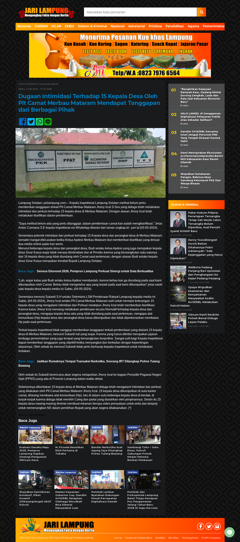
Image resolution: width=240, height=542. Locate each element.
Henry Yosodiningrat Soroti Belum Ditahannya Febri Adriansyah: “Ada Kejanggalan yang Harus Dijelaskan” (196, 249)
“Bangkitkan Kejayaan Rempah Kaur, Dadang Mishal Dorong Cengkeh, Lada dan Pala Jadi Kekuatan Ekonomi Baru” (201, 95)
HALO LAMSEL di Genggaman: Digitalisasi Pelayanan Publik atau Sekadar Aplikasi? (201, 116)
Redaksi (160, 537)
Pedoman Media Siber (138, 537)
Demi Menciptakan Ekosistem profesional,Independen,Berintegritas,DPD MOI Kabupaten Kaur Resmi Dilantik (202, 157)
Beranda (24, 26)
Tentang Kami (190, 537)
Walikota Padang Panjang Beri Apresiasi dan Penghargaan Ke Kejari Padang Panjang (204, 273)
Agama (193, 26)
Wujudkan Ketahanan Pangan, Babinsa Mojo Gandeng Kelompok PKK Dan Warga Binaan (201, 179)
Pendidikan (175, 26)
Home (118, 537)
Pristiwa (155, 26)
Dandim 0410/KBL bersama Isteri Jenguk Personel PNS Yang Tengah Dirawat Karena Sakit (200, 136)
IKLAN (56, 26)
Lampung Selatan (48, 83)
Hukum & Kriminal (92, 26)
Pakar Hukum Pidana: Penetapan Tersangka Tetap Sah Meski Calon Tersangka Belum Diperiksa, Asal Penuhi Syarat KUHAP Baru (195, 222)
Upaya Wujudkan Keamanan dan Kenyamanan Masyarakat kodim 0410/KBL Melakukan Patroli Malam (194, 296)
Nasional (117, 26)
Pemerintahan (214, 26)
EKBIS (69, 26)
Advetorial (136, 26)
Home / (22, 83)
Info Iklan (173, 537)
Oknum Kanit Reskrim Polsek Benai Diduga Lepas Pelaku (203, 318)
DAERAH (41, 26)
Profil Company (211, 537)
